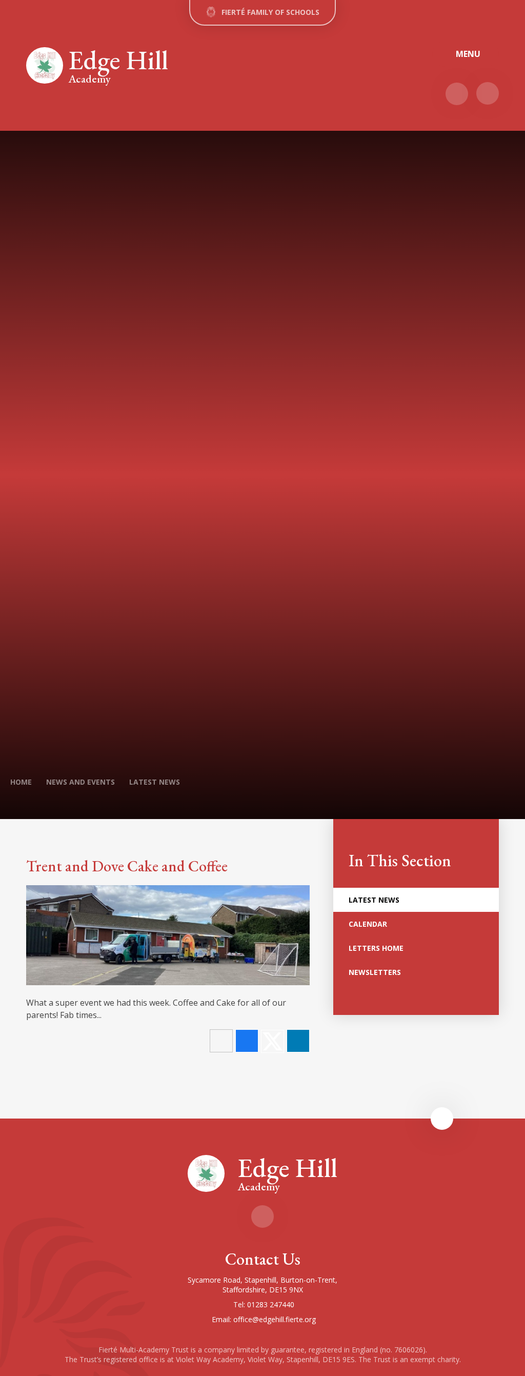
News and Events (80, 782)
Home (21, 782)
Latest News (154, 782)
